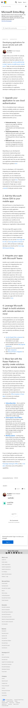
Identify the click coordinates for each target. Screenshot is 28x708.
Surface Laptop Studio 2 (6, 564)
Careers (3, 678)
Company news (4, 683)
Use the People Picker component (14, 337)
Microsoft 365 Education (6, 614)
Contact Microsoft (10, 701)
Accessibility (4, 692)
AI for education (5, 624)
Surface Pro (4, 559)
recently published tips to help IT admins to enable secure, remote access (13, 64)
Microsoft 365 (4, 638)
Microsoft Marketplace (6, 666)
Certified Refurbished (5, 595)
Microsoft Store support (6, 588)
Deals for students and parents (7, 621)
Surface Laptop (4, 562)
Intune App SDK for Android (15, 241)
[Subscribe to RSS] (19, 552)
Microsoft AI (4, 631)
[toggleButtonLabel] (26, 6)
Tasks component (12, 350)
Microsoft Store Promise (6, 597)
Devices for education (6, 609)
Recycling (10, 704)
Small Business (4, 647)
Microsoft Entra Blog (7, 6)
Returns (3, 590)
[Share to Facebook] (9, 552)
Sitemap (3, 701)
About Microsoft (5, 680)
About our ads (16, 704)
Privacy (16, 701)
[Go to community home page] (5, 2)
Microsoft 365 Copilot (6, 645)
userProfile (11, 498)
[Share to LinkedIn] (6, 552)
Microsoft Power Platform (6, 640)
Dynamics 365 (4, 635)
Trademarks (18, 702)
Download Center (5, 585)
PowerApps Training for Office (10, 463)
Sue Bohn (9, 51)
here (16, 163)
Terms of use (11, 702)
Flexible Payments (5, 600)
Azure (3, 654)
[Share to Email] (21, 552)
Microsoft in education (6, 607)
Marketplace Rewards (6, 669)
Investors (3, 688)
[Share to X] (11, 552)
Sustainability (4, 695)
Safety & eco (4, 704)
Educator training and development (8, 619)
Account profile (4, 583)
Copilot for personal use (6, 569)
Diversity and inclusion (6, 690)
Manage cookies (5, 702)
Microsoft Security (5, 633)
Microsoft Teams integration (15, 351)
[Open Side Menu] (2, 2)
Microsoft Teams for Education (7, 612)
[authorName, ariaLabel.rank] (4, 52)
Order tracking (4, 593)
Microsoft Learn (4, 659)
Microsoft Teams (5, 643)
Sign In (24, 2)
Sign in (8, 542)
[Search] (16, 2)
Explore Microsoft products (6, 574)
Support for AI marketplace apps (7, 661)
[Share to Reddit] (14, 552)
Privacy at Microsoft (5, 685)
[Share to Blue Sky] (16, 552)
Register (20, 2)
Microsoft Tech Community (6, 664)
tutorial (5, 188)
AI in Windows (4, 571)
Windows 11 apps (5, 576)
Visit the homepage (6, 21)
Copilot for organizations (6, 566)
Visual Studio (4, 671)
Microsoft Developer (5, 657)
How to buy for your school (6, 616)
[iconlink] (4, 503)
